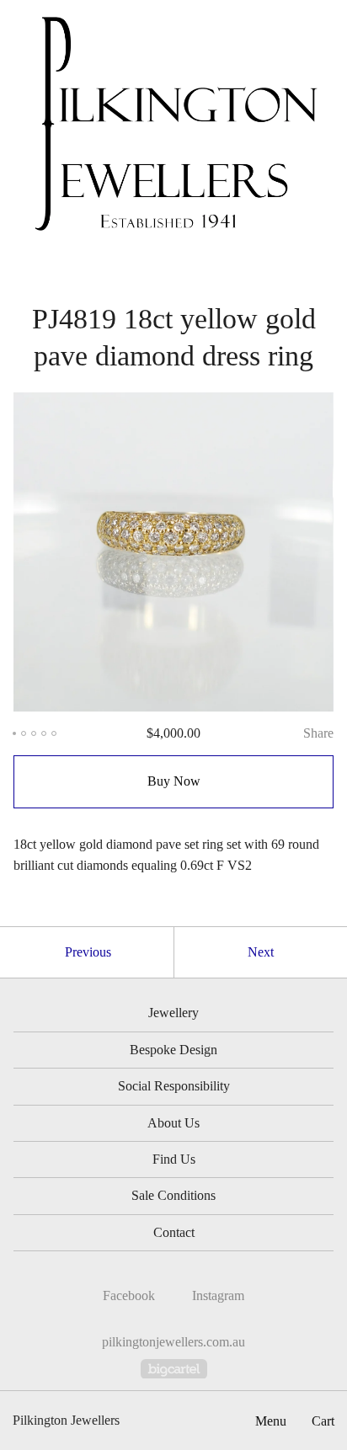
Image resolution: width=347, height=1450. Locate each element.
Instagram (218, 1295)
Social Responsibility (174, 1086)
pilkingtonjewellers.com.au (173, 1342)
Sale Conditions (173, 1195)
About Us (173, 1123)
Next (261, 952)
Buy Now (173, 781)
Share (318, 733)
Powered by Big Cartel (174, 1368)
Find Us (173, 1159)
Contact (174, 1232)
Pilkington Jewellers (66, 1420)
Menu (270, 1421)
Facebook (129, 1295)
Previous (88, 952)
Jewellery (173, 1012)
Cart (323, 1421)
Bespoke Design (173, 1049)
